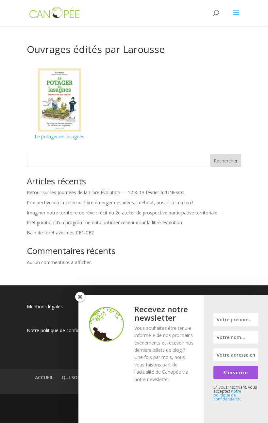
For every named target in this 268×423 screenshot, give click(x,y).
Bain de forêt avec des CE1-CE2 (60, 232)
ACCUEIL (44, 377)
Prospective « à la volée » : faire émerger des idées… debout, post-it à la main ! (110, 202)
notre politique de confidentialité (227, 395)
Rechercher (226, 161)
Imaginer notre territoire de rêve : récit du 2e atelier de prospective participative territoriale (122, 213)
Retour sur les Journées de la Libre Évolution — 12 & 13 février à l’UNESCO (106, 192)
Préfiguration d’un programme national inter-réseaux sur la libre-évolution (104, 222)
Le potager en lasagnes (59, 136)
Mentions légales (45, 306)
